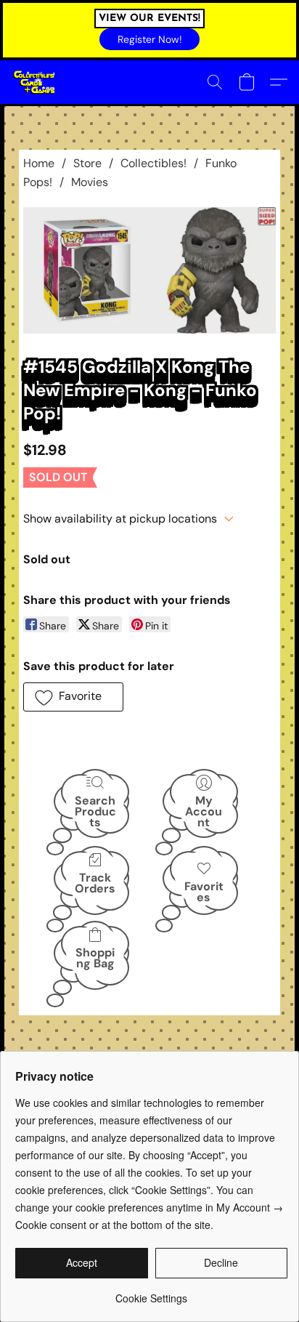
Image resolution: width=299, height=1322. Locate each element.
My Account (203, 811)
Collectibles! (153, 163)
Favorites (204, 892)
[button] (149, 39)
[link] (151, 1292)
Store (87, 163)
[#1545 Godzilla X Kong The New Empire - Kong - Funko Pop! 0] (149, 270)
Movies (89, 182)
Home (38, 163)
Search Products (95, 811)
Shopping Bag (95, 958)
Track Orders (95, 883)
